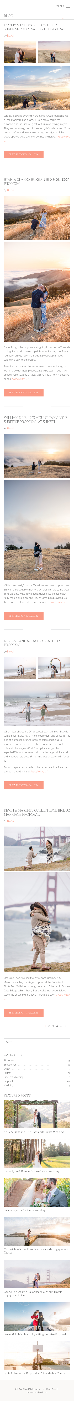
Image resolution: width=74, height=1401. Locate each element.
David (10, 36)
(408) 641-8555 (50, 1389)
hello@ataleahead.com (37, 1392)
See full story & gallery (23, 154)
